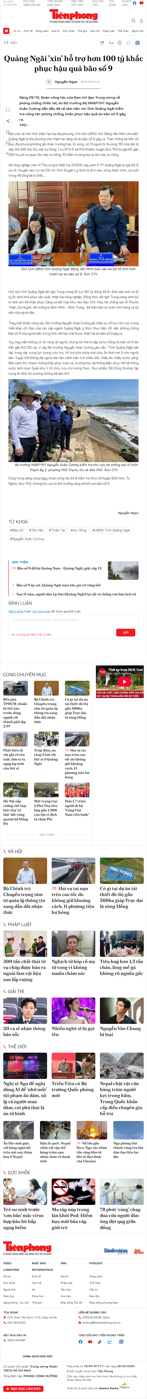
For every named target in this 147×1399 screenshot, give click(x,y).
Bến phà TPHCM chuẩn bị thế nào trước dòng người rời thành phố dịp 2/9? (15, 712)
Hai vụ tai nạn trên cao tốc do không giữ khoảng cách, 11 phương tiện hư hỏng (77, 763)
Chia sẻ (8, 121)
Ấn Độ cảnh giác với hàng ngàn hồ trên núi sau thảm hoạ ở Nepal (17, 1150)
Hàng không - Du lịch (16, 1302)
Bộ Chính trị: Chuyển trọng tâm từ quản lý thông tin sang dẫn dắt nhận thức (46, 710)
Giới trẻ (95, 31)
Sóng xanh (42, 31)
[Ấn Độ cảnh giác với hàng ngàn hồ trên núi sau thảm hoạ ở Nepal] (18, 1130)
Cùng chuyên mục (24, 674)
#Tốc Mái (36, 530)
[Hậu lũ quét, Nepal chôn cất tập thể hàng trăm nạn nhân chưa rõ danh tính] (55, 1130)
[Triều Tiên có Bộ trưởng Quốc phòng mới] (74, 1066)
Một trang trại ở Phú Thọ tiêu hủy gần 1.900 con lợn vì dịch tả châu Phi (45, 810)
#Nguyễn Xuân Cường (27, 539)
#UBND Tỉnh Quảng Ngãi (111, 530)
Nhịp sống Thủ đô (71, 1302)
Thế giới (82, 31)
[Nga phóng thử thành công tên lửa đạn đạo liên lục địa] (128, 1130)
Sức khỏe (68, 31)
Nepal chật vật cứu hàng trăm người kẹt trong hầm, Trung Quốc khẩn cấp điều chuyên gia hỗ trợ (121, 1098)
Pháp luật (108, 31)
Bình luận (8, 142)
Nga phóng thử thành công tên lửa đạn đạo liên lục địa (128, 1150)
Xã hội (17, 31)
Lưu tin (8, 132)
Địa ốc (56, 31)
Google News (137, 43)
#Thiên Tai (57, 530)
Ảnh (63, 1263)
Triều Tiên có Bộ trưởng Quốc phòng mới (73, 1089)
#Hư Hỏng (79, 530)
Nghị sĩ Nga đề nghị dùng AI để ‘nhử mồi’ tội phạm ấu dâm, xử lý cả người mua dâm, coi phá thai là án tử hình (25, 1098)
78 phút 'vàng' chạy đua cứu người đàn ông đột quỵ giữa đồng (120, 1218)
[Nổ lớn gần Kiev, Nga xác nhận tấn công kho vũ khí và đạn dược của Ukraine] (92, 1130)
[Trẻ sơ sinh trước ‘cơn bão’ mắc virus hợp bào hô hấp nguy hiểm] (25, 1192)
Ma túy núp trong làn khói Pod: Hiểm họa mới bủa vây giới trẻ (72, 1218)
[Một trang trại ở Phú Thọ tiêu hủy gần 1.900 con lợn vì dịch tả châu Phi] (46, 790)
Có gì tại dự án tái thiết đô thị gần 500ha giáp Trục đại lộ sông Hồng (76, 708)
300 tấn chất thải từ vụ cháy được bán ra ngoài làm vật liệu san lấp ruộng (24, 970)
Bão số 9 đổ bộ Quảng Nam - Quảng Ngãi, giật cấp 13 (58, 568)
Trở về (8, 153)
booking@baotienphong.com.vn (101, 1322)
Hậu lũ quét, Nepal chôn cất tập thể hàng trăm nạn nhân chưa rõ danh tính (55, 1152)
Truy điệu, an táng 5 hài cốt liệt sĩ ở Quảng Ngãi (46, 757)
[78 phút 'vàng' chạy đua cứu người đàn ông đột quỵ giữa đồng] (122, 1192)
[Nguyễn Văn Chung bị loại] (122, 1011)
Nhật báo (39, 1263)
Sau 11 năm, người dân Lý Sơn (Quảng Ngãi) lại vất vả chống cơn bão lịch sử (76, 594)
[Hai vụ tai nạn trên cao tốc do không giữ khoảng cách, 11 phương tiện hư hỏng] (77, 739)
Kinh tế (28, 31)
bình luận (128, 43)
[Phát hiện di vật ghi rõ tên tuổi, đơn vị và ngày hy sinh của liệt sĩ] (15, 739)
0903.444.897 (16, 1340)
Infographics (42, 1270)
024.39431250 (16, 1322)
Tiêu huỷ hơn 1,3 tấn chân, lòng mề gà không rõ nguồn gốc (121, 967)
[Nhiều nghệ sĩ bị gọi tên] (74, 1011)
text (111, 43)
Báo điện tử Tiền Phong (74, 16)
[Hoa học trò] (139, 1251)
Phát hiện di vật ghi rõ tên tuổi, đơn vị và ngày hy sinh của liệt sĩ (14, 759)
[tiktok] (101, 1342)
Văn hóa (66, 1289)
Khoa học (38, 1296)
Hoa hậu (66, 1296)
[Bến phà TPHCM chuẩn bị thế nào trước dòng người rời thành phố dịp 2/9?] (15, 688)
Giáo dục (8, 1296)
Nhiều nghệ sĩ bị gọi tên (73, 1031)
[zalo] (112, 1342)
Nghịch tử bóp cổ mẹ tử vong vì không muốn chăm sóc (73, 967)
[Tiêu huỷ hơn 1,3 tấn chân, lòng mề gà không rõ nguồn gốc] (122, 944)
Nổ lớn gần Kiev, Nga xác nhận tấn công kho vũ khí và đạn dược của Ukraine (92, 1152)
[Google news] (123, 1342)
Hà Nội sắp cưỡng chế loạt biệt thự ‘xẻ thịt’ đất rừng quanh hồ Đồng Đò (15, 812)
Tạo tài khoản (41, 611)
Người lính (138, 31)
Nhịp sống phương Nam (103, 1302)
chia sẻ (102, 43)
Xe (33, 1289)
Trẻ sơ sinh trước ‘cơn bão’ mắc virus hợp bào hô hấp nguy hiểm (23, 1218)
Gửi (125, 632)
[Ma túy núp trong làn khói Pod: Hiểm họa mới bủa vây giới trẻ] (74, 1192)
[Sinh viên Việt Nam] (116, 1251)
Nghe (8, 110)
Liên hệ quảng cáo (92, 1312)
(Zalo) (106, 1317)
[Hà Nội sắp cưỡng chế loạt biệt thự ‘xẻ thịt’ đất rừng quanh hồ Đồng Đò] (15, 790)
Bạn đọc (94, 1296)
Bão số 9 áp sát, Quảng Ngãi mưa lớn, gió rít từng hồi (58, 585)
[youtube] (141, 3)
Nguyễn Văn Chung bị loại (120, 1031)
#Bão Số (16, 530)
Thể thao (123, 31)
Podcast (96, 1263)
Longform (11, 1270)
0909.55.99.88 (91, 1317)
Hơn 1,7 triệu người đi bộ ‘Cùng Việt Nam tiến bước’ (77, 808)
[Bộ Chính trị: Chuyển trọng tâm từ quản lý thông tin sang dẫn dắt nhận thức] (46, 688)
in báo (120, 43)
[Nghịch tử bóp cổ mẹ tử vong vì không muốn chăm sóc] (74, 944)
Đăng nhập (16, 611)
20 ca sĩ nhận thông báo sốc (24, 1031)
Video (7, 1263)
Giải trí (16, 991)
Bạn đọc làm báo (25, 1389)
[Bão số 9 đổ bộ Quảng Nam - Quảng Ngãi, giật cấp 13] (123, 570)
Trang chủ (6, 31)
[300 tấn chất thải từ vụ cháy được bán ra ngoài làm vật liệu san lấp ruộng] (25, 944)
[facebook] (134, 3)
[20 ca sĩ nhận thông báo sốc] (25, 1011)
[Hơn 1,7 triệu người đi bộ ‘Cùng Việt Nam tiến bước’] (77, 790)
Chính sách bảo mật (38, 1356)
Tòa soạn (10, 1312)
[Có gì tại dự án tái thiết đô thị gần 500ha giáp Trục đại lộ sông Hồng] (77, 688)
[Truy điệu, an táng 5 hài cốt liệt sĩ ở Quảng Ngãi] (46, 739)
